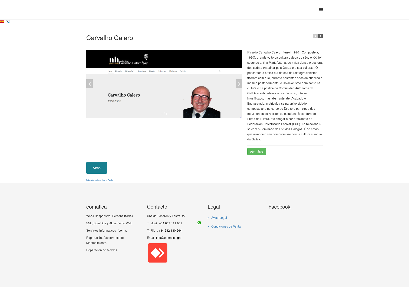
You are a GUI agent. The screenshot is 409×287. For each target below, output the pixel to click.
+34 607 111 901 (170, 223)
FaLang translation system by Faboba (99, 180)
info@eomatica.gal (168, 237)
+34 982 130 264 (170, 230)
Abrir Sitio (256, 151)
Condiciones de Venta (225, 226)
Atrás (97, 167)
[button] (239, 83)
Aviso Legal (218, 217)
